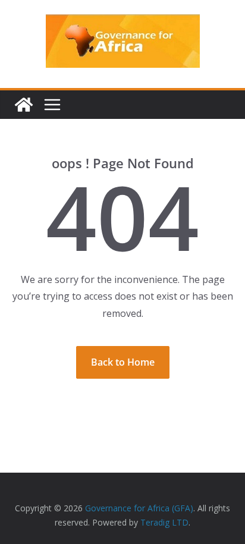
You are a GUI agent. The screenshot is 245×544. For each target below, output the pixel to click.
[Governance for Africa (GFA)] (24, 104)
